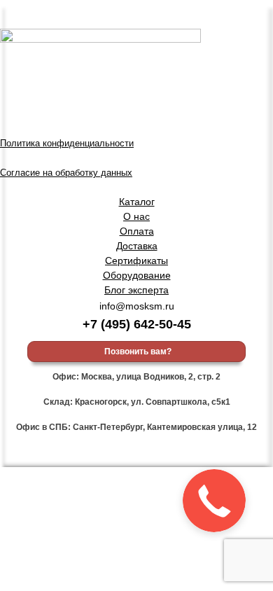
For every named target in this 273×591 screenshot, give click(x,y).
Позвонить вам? (137, 351)
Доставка (137, 245)
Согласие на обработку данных (66, 173)
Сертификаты (136, 260)
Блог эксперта (136, 290)
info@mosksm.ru (136, 306)
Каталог (137, 201)
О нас (136, 216)
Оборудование (137, 275)
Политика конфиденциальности (67, 143)
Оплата (137, 231)
